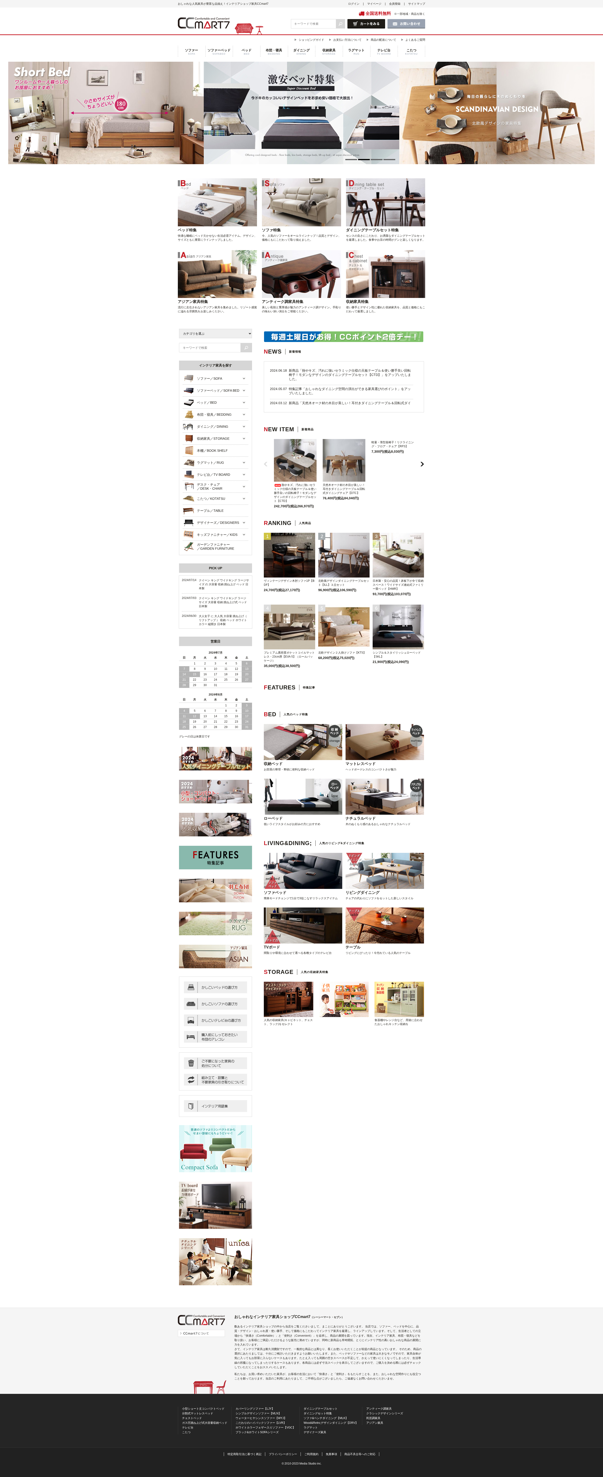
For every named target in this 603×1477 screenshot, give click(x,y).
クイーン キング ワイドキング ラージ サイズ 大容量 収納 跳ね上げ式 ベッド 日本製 (223, 602)
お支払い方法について (347, 39)
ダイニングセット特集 (318, 1413)
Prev (204, 113)
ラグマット (311, 1427)
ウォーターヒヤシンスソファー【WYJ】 (261, 1418)
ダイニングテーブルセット (321, 1408)
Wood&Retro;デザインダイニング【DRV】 (331, 1422)
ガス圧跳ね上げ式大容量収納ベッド (204, 1422)
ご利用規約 (311, 1454)
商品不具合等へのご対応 (359, 1454)
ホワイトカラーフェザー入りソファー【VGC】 (265, 1427)
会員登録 (394, 3)
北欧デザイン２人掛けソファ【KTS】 (342, 652)
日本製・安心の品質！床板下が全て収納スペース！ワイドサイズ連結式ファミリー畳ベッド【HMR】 (398, 584)
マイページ (374, 3)
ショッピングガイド (311, 39)
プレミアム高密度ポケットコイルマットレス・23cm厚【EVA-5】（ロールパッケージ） (289, 656)
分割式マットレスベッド (197, 1413)
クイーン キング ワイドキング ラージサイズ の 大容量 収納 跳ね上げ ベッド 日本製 (224, 584)
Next (399, 113)
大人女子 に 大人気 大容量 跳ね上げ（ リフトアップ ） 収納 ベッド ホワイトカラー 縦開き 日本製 (223, 620)
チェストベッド (192, 1418)
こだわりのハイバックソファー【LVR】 (261, 1422)
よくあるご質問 (415, 39)
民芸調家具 (373, 1418)
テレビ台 (187, 1427)
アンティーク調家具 (379, 1408)
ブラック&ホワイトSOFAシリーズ (257, 1432)
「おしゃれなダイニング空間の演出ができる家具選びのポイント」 (351, 389)
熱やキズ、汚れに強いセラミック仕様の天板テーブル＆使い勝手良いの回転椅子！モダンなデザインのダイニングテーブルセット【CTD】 (295, 493)
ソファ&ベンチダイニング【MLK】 (326, 1418)
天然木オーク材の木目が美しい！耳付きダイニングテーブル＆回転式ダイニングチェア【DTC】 (344, 489)
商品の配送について (383, 39)
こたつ (186, 1432)
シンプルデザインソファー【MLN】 (258, 1413)
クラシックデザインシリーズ (384, 1413)
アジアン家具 (374, 1422)
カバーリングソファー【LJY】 (255, 1408)
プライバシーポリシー (283, 1454)
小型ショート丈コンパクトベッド (203, 1408)
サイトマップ (416, 3)
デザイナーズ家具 (315, 1432)
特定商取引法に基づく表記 (244, 1454)
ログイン (353, 3)
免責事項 (331, 1454)
